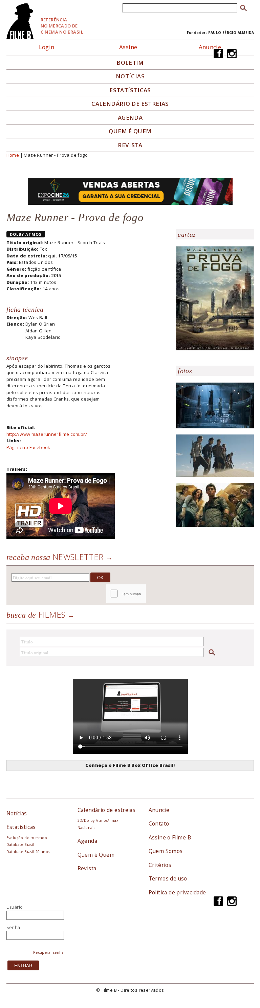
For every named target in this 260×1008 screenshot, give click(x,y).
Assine (128, 47)
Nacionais (86, 827)
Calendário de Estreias (130, 103)
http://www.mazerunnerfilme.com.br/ (46, 434)
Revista (130, 145)
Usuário (14, 907)
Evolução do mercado (26, 837)
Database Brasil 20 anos (28, 851)
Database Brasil (20, 844)
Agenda (130, 117)
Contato (159, 823)
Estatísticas (130, 90)
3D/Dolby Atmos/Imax (98, 820)
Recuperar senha (48, 952)
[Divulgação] (215, 298)
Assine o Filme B (170, 837)
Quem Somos (166, 851)
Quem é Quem (96, 854)
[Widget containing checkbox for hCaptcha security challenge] (144, 593)
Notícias (130, 76)
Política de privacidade (177, 892)
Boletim (130, 62)
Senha (13, 927)
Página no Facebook (28, 447)
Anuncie (210, 47)
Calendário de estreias (107, 810)
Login (47, 47)
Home (12, 155)
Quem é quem (130, 131)
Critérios (160, 865)
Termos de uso (168, 878)
